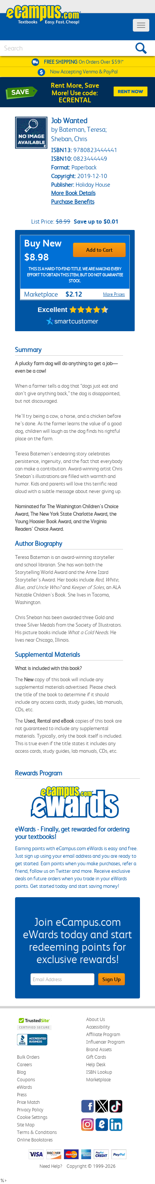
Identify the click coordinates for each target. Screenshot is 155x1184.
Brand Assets (99, 1049)
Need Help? (51, 1166)
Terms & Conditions (37, 1132)
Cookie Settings (32, 1117)
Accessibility (98, 1027)
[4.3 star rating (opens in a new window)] (89, 310)
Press (22, 1094)
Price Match (28, 1102)
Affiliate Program (103, 1034)
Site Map (26, 1125)
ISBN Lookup (99, 1072)
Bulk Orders (28, 1057)
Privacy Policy (30, 1109)
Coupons (26, 1079)
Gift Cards (96, 1057)
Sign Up (111, 979)
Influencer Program (105, 1042)
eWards (24, 1087)
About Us (95, 1019)
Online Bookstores (35, 1140)
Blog (21, 1072)
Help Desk (95, 1064)
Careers (24, 1064)
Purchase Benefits (72, 201)
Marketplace (98, 1079)
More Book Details (73, 192)
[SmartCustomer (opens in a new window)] (72, 321)
